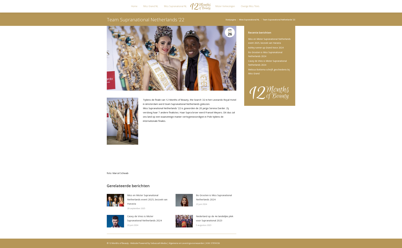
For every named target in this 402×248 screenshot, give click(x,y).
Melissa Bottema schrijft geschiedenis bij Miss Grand (269, 71)
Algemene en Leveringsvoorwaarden (186, 243)
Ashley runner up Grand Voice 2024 (266, 47)
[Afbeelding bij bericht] (115, 200)
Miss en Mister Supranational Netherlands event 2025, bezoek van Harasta (147, 199)
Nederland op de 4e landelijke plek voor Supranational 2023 (214, 218)
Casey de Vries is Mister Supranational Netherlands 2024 (144, 218)
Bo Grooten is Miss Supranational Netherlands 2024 (214, 197)
